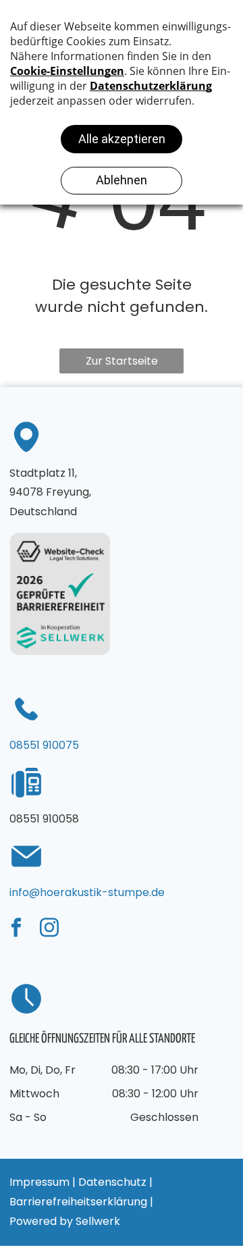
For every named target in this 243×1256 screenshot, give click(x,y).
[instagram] (49, 929)
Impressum (39, 1182)
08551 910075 (44, 745)
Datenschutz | (115, 1182)
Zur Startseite (122, 361)
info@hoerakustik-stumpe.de (87, 892)
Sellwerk (98, 1221)
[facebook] (16, 929)
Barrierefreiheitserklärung (78, 1201)
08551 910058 (44, 819)
